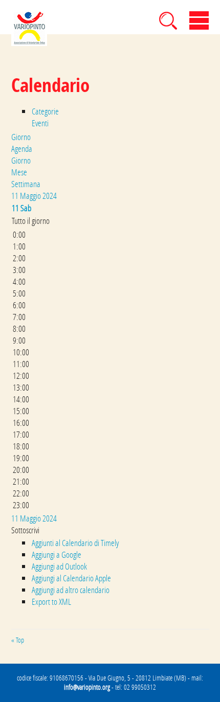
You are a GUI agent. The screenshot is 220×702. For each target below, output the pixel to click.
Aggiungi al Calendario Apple (71, 578)
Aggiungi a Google (56, 554)
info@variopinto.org (87, 687)
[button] (25, 530)
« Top (17, 640)
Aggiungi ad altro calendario (70, 590)
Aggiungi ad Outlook (59, 566)
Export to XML (51, 601)
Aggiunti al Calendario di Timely (75, 543)
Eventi (40, 123)
